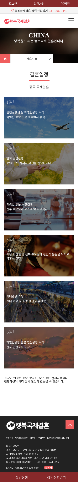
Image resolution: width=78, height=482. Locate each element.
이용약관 (9, 437)
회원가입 (39, 3)
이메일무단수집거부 (37, 437)
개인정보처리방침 (21, 437)
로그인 (13, 3)
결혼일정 (31, 59)
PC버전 (65, 3)
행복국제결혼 (18, 21)
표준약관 (50, 437)
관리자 (48, 467)
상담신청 (21, 477)
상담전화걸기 (56, 477)
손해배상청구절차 (62, 437)
